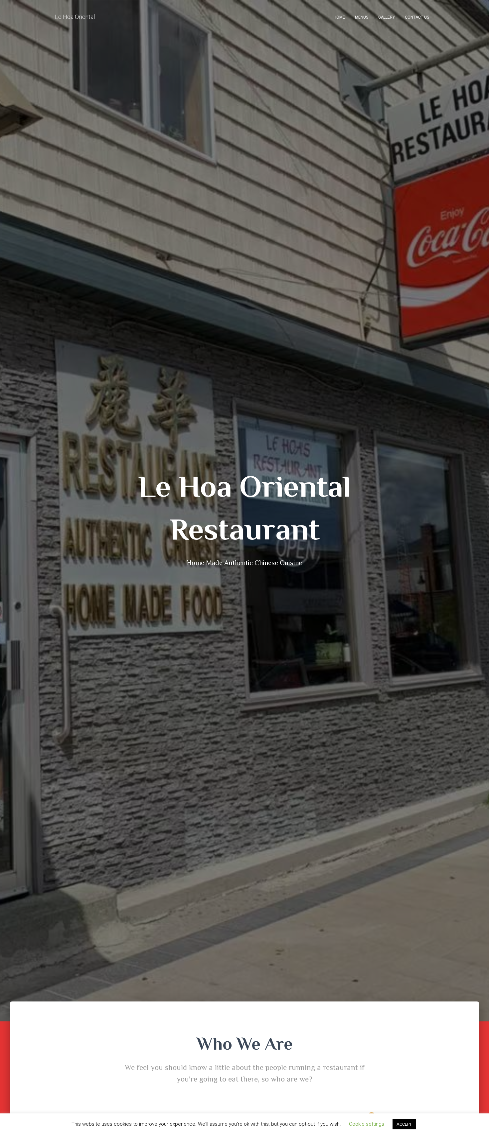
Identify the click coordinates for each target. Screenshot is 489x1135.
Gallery (386, 17)
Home (339, 17)
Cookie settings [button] (366, 1124)
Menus (361, 17)
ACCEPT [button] (404, 1124)
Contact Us (417, 17)
